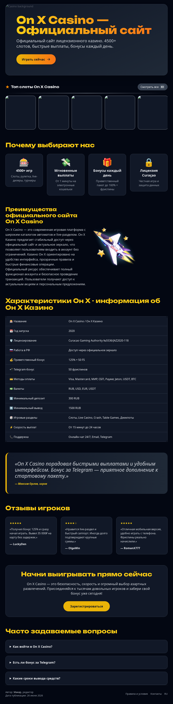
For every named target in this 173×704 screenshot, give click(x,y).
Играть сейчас (33, 59)
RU (166, 693)
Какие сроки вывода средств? (36, 678)
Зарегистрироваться (86, 606)
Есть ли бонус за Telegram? (34, 662)
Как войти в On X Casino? (32, 646)
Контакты (156, 693)
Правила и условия (137, 693)
